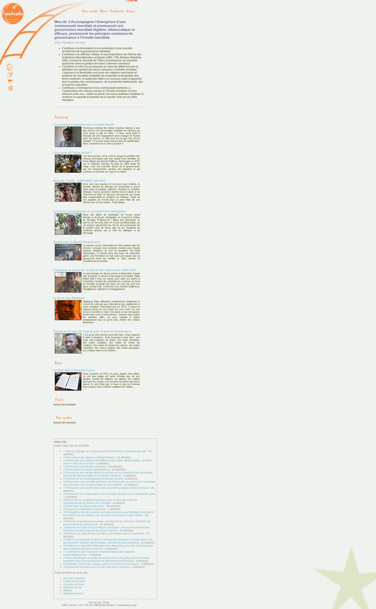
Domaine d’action (73, 584)
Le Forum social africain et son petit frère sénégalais (89, 211)
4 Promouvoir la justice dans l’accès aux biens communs (96, 567)
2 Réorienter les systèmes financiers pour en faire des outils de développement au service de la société (100, 502)
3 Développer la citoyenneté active (83, 506)
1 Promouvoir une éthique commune (84, 466)
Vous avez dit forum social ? (72, 152)
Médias (67, 590)
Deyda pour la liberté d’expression (76, 242)
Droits (106, 602)
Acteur (73, 605)
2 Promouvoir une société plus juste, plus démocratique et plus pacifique (106, 487)
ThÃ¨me (88, 605)
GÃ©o (65, 605)
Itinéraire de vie (72, 587)
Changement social (126, 605)
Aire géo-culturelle (74, 578)
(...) (84, 146)
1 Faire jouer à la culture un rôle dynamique (89, 457)
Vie (80, 605)
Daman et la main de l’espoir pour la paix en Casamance (92, 331)
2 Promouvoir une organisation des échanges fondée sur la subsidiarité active (109, 493)
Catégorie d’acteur (74, 581)
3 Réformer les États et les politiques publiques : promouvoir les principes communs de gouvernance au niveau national (106, 529)
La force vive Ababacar (69, 298)
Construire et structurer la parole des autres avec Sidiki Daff (94, 270)
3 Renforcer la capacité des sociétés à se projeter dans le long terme (103, 533)
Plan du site (95, 602)
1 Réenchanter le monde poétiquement (86, 469)
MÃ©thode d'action (104, 605)
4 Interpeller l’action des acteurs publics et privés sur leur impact (101, 564)
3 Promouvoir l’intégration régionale (84, 509)
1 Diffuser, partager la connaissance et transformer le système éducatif (104, 451)
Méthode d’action (73, 593)
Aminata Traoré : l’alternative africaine (79, 180)
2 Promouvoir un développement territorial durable (93, 478)
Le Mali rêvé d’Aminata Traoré (74, 370)
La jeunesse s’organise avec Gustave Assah (83, 124)
